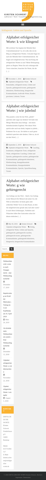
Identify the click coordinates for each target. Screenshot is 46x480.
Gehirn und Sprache (26, 230)
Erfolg (32, 227)
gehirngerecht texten (19, 88)
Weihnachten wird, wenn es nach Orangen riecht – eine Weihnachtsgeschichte (7, 270)
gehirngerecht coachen (20, 156)
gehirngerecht (10, 233)
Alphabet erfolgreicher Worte (18, 82)
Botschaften (10, 85)
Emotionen (10, 151)
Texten (22, 96)
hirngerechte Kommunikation (24, 241)
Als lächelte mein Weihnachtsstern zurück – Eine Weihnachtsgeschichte (7, 337)
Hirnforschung (19, 90)
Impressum (19, 477)
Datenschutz (27, 477)
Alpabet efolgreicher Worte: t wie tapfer (7, 390)
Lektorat (16, 96)
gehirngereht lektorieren (26, 159)
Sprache (21, 168)
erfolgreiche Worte (12, 230)
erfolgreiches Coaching (19, 154)
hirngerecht (10, 241)
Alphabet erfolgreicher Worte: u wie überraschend (7, 366)
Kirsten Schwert (30, 79)
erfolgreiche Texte (20, 151)
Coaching (36, 148)
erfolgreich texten (21, 85)
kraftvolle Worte (23, 93)
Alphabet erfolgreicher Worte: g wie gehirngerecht (22, 185)
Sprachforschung (30, 168)
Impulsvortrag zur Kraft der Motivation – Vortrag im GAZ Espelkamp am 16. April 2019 (7, 305)
